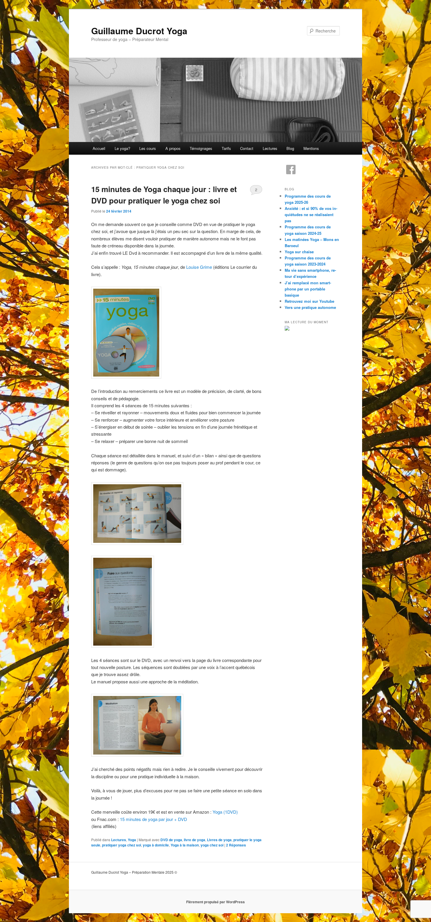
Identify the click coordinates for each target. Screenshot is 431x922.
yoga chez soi (212, 845)
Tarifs (226, 148)
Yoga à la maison (185, 845)
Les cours (147, 148)
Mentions (311, 148)
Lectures (270, 148)
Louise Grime (199, 267)
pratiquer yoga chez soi (121, 845)
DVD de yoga (171, 839)
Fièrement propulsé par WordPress (215, 901)
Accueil (99, 148)
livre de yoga (194, 839)
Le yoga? (122, 148)
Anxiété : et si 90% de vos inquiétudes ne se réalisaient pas (311, 214)
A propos (173, 148)
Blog (290, 148)
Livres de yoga (219, 839)
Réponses (236, 845)
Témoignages (201, 148)
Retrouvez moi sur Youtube (309, 301)
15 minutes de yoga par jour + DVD (153, 819)
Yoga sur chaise (299, 251)
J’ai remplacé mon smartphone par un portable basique (308, 289)
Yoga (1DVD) (225, 812)
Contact (246, 148)
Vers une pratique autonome (310, 307)
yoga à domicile (156, 845)
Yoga (132, 839)
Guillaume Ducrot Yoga (139, 30)
